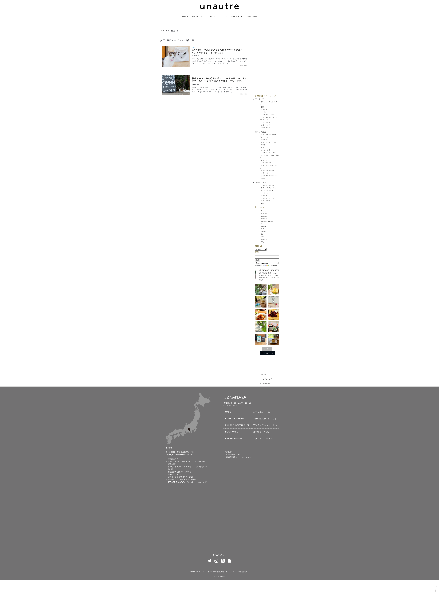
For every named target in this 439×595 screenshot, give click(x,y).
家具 (262, 147)
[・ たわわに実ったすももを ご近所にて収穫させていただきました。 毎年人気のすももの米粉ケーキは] (273, 339)
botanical (264, 216)
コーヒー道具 (265, 150)
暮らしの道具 (260, 132)
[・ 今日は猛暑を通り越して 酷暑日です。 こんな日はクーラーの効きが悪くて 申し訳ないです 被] (260, 302)
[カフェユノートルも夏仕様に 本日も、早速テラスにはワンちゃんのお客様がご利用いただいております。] (260, 326)
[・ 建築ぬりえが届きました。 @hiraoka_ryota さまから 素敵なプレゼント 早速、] (273, 302)
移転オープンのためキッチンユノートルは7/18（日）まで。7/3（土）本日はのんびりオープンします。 (219, 80)
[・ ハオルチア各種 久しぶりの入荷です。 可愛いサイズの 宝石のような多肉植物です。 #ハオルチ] (273, 326)
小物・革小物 (265, 200)
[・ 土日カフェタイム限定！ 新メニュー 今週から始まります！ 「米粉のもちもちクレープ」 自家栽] (273, 314)
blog (262, 242)
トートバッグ (265, 193)
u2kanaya (264, 213)
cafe (193, 47)
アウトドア (259, 99)
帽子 (262, 107)
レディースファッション (269, 188)
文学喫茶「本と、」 (262, 432)
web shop (236, 16)
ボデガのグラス (266, 163)
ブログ (224, 16)
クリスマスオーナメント (269, 176)
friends (263, 211)
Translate (273, 266)
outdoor (263, 231)
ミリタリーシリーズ (267, 115)
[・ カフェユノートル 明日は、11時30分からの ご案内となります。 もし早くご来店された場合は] (260, 314)
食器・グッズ (265, 125)
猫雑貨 (263, 178)
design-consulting (267, 221)
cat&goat (264, 239)
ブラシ (263, 145)
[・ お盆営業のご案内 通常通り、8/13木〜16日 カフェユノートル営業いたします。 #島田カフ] (273, 289)
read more (244, 65)
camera (263, 224)
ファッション (260, 183)
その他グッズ (265, 127)
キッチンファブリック (268, 152)
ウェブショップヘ (267, 379)
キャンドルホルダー (267, 170)
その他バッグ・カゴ (267, 190)
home (185, 16)
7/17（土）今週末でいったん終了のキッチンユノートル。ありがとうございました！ (219, 51)
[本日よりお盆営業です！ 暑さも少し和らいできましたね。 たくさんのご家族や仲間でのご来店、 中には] (260, 289)
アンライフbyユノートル (265, 425)
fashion (263, 226)
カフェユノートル (261, 412)
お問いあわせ (251, 16)
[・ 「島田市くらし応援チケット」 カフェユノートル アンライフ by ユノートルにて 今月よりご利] (260, 339)
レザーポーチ (265, 160)
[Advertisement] (267, 60)
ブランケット (265, 122)
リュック (264, 109)
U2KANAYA (196, 16)
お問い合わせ (265, 383)
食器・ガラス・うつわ (268, 142)
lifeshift (264, 218)
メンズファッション (267, 185)
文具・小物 (265, 173)
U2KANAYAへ (264, 375)
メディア (212, 16)
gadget (263, 229)
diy (262, 234)
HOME (162, 31)
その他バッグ (265, 112)
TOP (435, 590)
